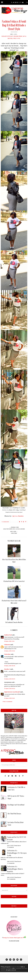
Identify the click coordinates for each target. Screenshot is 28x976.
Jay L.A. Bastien (18, 516)
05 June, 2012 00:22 (9, 688)
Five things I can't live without (16, 805)
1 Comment (10, 847)
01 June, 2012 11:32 (9, 641)
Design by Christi (8, 937)
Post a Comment (7, 701)
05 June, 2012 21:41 (9, 698)
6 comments (5, 521)
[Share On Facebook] (21, 521)
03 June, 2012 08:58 (9, 665)
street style (16, 38)
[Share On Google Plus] (23, 521)
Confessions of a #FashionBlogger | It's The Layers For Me (17, 853)
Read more (17, 845)
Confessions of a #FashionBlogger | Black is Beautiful (15, 869)
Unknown (7, 644)
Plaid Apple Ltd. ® (19, 937)
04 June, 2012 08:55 (9, 679)
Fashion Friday (18, 36)
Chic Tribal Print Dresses (14, 813)
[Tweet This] (19, 521)
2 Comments (10, 863)
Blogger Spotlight (7, 36)
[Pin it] (25, 521)
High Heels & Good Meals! (12, 692)
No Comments (11, 879)
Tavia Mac (7, 654)
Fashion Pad (8, 635)
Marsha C (7, 669)
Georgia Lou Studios (6, 968)
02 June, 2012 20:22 (9, 651)
